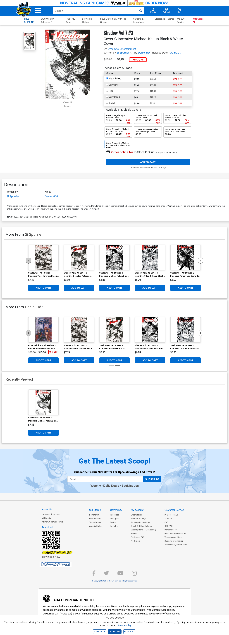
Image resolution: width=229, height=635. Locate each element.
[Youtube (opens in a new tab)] (120, 574)
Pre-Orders (135, 541)
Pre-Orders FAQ (137, 537)
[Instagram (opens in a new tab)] (134, 574)
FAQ (166, 522)
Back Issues (130, 485)
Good (112, 103)
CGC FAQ (169, 526)
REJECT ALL (129, 631)
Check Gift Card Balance (141, 526)
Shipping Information (174, 541)
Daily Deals (111, 485)
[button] (37, 10)
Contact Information (51, 514)
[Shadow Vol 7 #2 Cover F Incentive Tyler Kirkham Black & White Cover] (150, 257)
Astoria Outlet (95, 526)
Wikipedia (46, 518)
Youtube (114, 526)
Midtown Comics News (52, 522)
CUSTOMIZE (99, 631)
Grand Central (95, 518)
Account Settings (138, 518)
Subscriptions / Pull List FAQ (143, 530)
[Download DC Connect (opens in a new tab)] (61, 564)
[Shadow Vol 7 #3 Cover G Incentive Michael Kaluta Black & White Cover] (43, 402)
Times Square (95, 522)
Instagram (114, 518)
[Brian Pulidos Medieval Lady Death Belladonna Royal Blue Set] (43, 330)
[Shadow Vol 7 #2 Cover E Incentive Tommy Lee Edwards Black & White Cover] (185, 257)
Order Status (136, 515)
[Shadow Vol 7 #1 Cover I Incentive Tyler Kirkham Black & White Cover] (43, 257)
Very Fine (114, 84)
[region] (28, 261)
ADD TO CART (148, 162)
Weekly (95, 485)
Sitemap (168, 518)
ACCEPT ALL (115, 631)
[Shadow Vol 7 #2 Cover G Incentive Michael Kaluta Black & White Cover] (114, 257)
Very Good (114, 97)
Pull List (134, 533)
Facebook (114, 515)
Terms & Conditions (173, 537)
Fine (111, 90)
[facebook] (94, 574)
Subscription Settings (140, 522)
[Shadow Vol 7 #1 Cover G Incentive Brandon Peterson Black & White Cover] (79, 257)
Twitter (113, 522)
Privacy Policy (171, 530)
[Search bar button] (140, 10)
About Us (47, 509)
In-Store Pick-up (171, 515)
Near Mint (115, 78)
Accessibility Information (176, 545)
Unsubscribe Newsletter (175, 533)
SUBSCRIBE (152, 479)
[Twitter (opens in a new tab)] (106, 574)
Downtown (94, 515)
